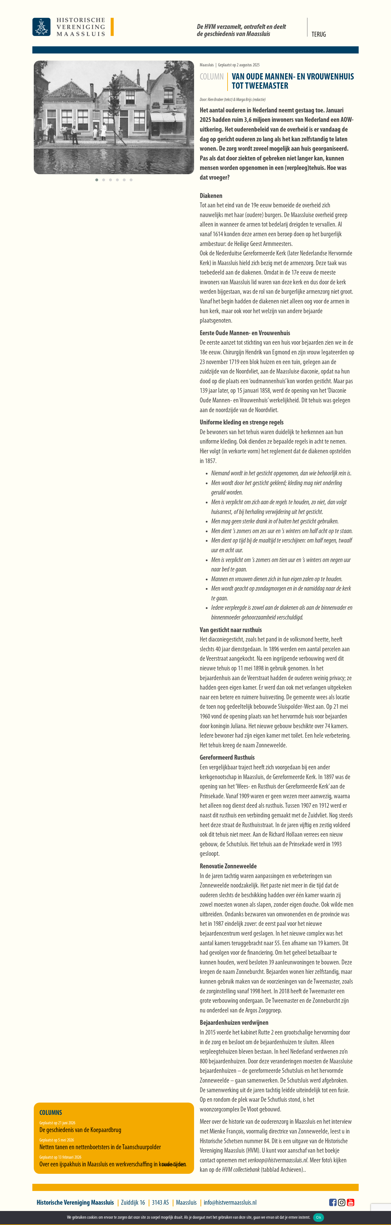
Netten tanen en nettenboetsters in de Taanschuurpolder (100, 1147)
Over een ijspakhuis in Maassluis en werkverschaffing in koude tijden (113, 1164)
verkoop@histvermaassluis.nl (277, 1160)
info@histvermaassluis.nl (230, 1203)
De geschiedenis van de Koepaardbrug (80, 1130)
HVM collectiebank (241, 1170)
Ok (318, 1217)
